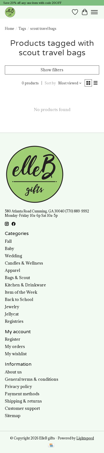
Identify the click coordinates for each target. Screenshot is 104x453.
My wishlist (16, 353)
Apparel (12, 270)
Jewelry (12, 306)
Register (12, 339)
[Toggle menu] (94, 12)
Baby (9, 248)
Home (9, 28)
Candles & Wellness (24, 263)
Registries (14, 321)
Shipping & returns (23, 401)
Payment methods (22, 393)
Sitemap (12, 415)
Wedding (13, 256)
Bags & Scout (17, 277)
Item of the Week (21, 292)
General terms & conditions (31, 379)
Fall (8, 241)
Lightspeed (85, 438)
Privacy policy (18, 386)
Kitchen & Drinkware (25, 285)
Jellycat (12, 314)
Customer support (22, 408)
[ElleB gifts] (10, 12)
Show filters (52, 70)
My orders (15, 346)
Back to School (19, 299)
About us (13, 372)
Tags (22, 28)
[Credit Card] (51, 445)
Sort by (50, 83)
